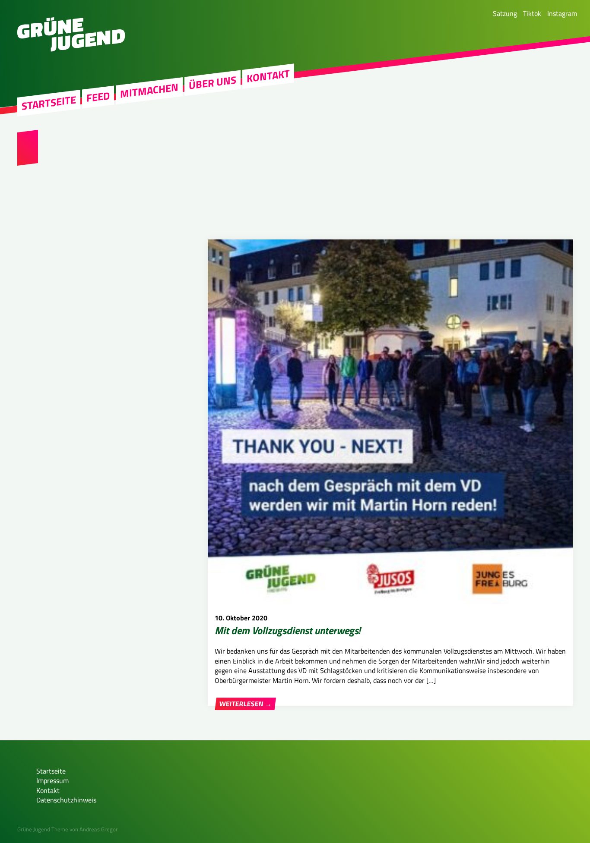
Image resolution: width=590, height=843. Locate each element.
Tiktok (532, 13)
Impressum (52, 780)
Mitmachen (149, 90)
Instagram (562, 13)
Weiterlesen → (245, 703)
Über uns (212, 83)
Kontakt (268, 76)
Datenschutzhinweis (66, 800)
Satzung (505, 13)
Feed (98, 97)
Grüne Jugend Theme (42, 829)
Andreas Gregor (98, 829)
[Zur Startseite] (71, 49)
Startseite (49, 103)
